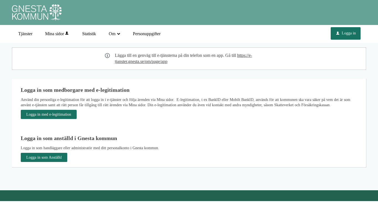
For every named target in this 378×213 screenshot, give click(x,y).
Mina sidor (54, 33)
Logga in (346, 33)
